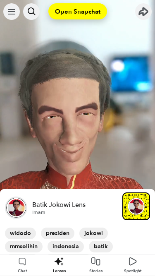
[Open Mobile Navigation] (11, 11)
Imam (38, 212)
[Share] (143, 11)
